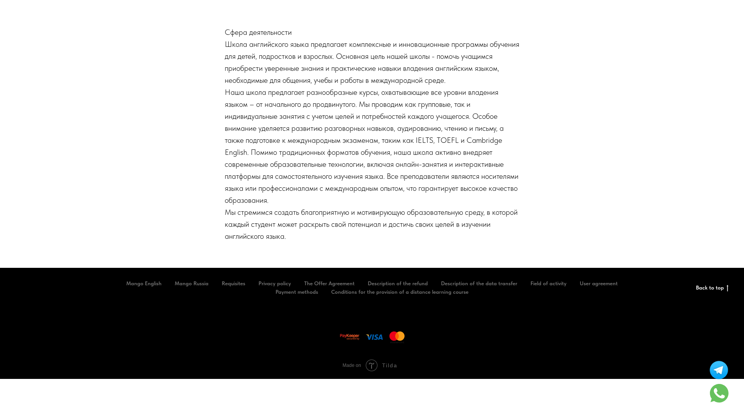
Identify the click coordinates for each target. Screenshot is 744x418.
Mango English (144, 283)
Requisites (233, 283)
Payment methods (297, 292)
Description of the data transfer (479, 283)
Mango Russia (191, 283)
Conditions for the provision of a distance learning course (399, 292)
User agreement (599, 283)
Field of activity (548, 283)
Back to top (710, 287)
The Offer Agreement (329, 283)
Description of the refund (398, 283)
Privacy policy (274, 283)
